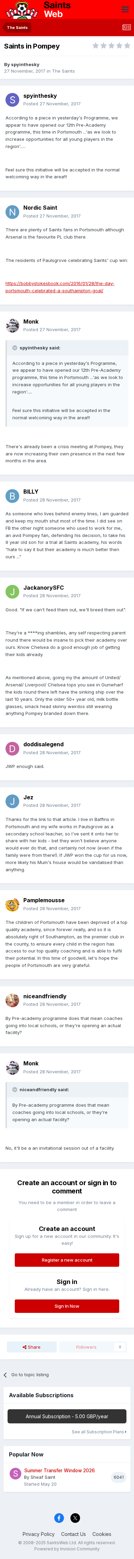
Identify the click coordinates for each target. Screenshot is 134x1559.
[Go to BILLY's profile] (12, 496)
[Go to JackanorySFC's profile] (12, 592)
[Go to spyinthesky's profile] (12, 100)
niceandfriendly (45, 996)
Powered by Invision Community (67, 1548)
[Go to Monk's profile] (12, 326)
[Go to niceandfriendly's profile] (12, 1000)
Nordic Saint (40, 207)
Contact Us (73, 1534)
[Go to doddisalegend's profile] (12, 749)
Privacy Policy (39, 1534)
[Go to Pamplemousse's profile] (12, 905)
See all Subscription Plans (98, 1431)
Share (33, 1347)
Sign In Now (67, 1306)
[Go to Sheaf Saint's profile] (15, 1473)
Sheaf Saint (43, 1477)
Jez (28, 797)
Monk (30, 321)
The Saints (63, 71)
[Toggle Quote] (15, 347)
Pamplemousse (44, 900)
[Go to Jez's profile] (12, 801)
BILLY (30, 491)
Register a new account (67, 1260)
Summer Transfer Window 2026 (59, 1470)
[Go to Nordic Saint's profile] (12, 212)
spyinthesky (25, 64)
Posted (52, 103)
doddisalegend (43, 744)
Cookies (101, 1534)
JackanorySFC (43, 587)
